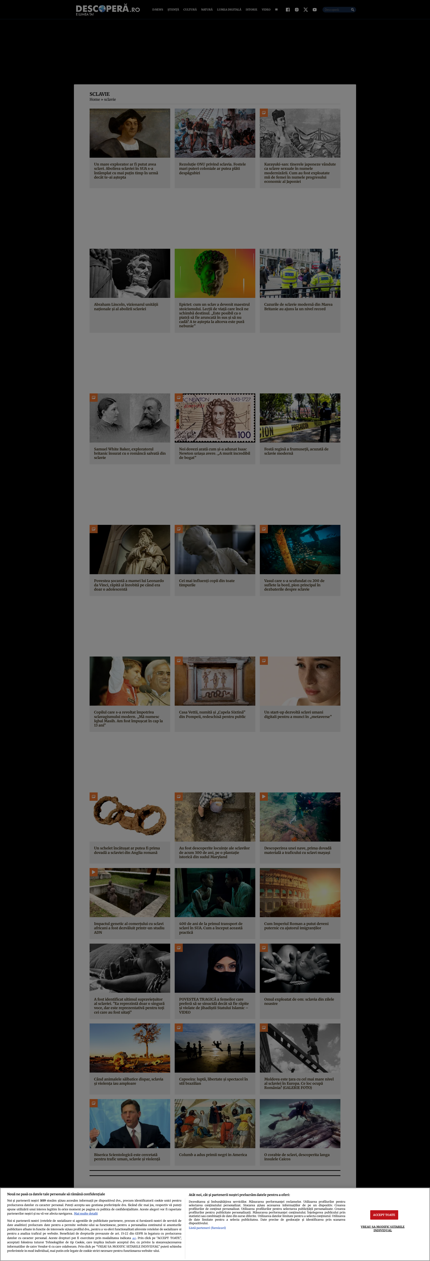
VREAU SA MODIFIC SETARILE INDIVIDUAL (382, 1228)
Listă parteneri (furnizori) (207, 1228)
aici (134, 1238)
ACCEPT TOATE (384, 1215)
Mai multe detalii (86, 1213)
